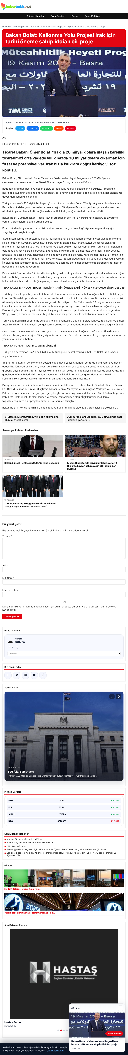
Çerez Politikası (93, 16)
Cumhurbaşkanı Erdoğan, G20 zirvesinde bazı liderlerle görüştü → (94, 418)
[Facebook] (8, 675)
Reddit (59, 128)
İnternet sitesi (10, 590)
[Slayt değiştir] (58, 1030)
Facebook (32, 128)
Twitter (20, 128)
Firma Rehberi (57, 16)
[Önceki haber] (112, 696)
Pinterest (70, 128)
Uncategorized (20, 26)
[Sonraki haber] (118, 696)
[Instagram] (25, 675)
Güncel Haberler (35, 16)
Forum (74, 16)
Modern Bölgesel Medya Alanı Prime (24, 839)
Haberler (6, 26)
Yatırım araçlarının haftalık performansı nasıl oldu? (31, 842)
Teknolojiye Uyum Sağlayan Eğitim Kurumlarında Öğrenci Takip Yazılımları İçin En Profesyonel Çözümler (56, 849)
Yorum (7, 536)
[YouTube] (34, 675)
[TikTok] (43, 675)
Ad (5, 565)
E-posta (8, 577)
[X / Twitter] (16, 675)
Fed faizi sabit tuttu (16, 846)
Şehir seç (12, 647)
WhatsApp (46, 128)
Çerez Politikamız (55, 1050)
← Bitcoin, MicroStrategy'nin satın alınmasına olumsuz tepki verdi (32, 418)
